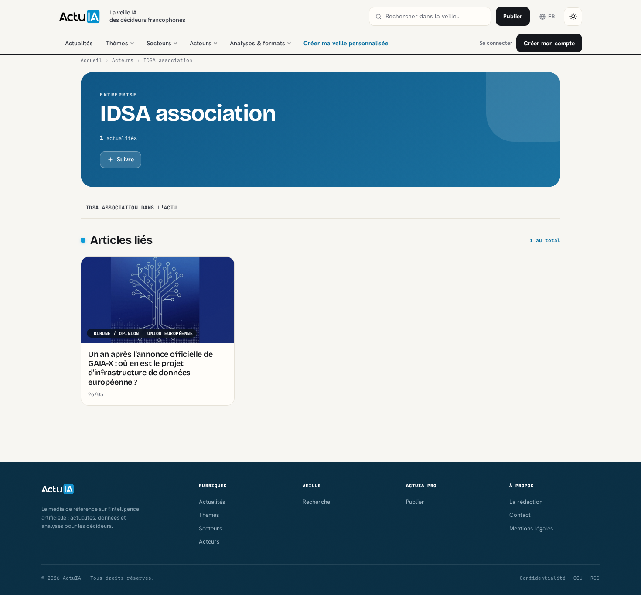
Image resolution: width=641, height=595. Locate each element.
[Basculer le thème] (573, 16)
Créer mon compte (549, 43)
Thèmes (117, 43)
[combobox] (435, 16)
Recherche (316, 502)
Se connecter (495, 43)
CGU (578, 578)
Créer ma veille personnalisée (346, 43)
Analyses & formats (257, 43)
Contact (520, 515)
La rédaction (525, 502)
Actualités (79, 43)
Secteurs (159, 43)
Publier (512, 16)
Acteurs (200, 43)
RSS (595, 578)
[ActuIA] (79, 17)
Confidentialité (543, 578)
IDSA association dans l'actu (131, 208)
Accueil (91, 60)
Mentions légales (531, 528)
